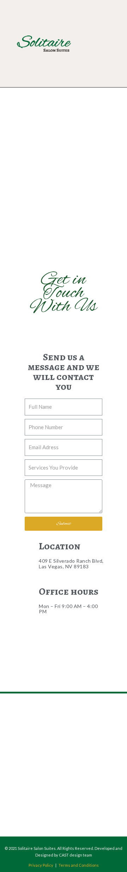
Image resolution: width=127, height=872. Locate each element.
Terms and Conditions (79, 865)
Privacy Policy (41, 865)
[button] (106, 44)
